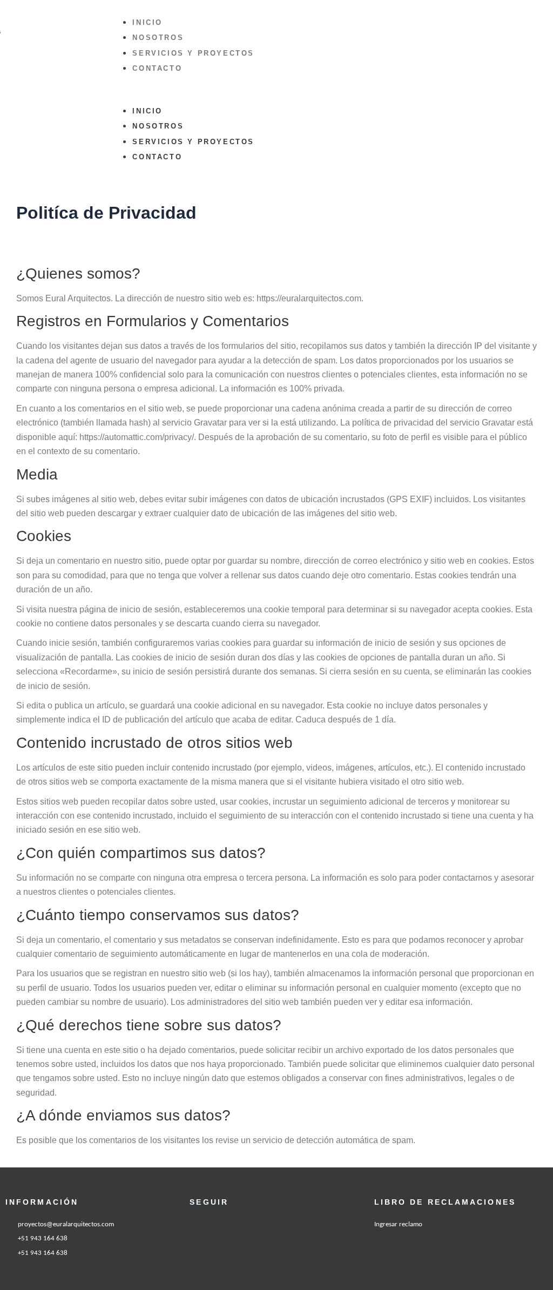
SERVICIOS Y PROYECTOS (193, 53)
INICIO (147, 22)
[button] (281, 96)
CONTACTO (157, 68)
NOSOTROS (158, 37)
